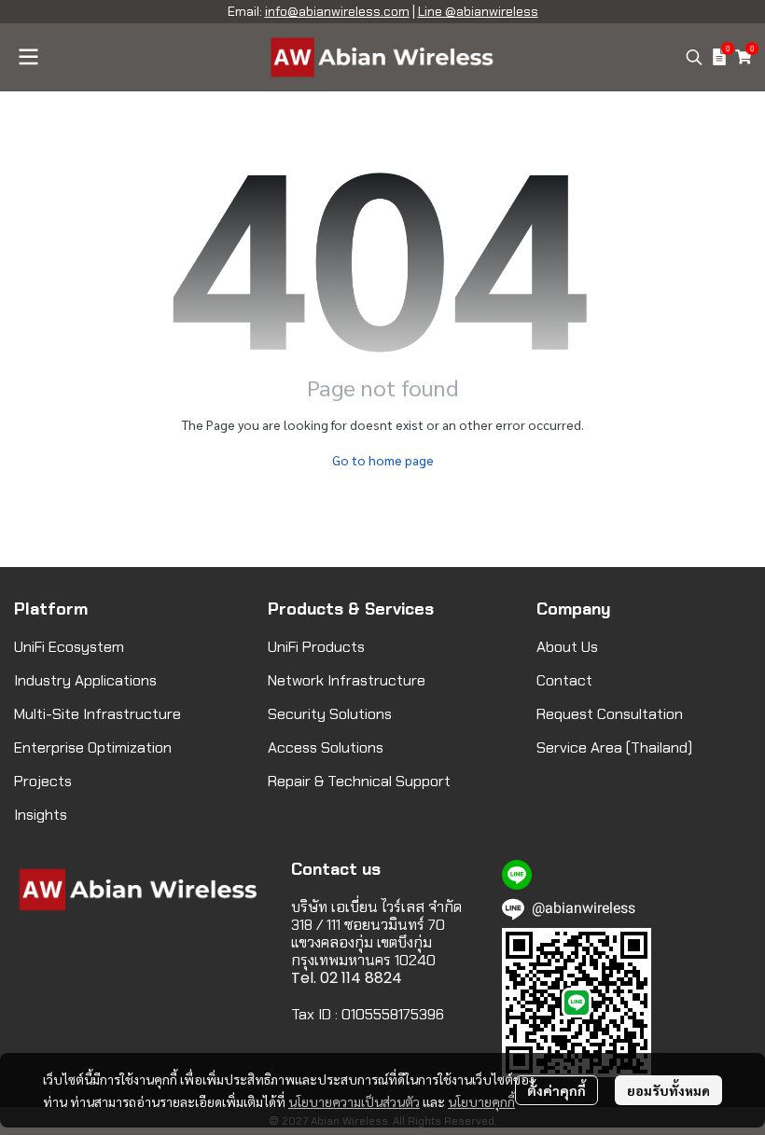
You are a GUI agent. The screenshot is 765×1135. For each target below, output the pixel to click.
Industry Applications (85, 680)
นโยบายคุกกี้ (481, 1101)
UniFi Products (316, 647)
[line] (517, 875)
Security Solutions (330, 714)
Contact (564, 680)
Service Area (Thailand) (614, 747)
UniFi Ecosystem (69, 647)
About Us (567, 647)
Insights (40, 814)
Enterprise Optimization (93, 747)
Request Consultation (609, 714)
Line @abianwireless (478, 11)
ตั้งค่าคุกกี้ (556, 1090)
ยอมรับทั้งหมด (668, 1090)
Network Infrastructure (346, 680)
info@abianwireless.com (337, 11)
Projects (43, 781)
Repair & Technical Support (359, 781)
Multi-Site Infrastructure (97, 714)
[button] (694, 57)
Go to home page (383, 459)
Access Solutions (325, 747)
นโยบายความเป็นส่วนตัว (354, 1101)
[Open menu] (28, 57)
